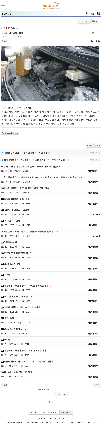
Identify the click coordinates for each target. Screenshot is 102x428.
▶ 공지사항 (6, 14)
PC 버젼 (42, 412)
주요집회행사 (53, 412)
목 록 (96, 21)
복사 (5, 41)
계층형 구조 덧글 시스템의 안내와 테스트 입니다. (51, 152)
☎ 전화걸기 (43, 418)
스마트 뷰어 (84, 21)
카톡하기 (61, 418)
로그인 (33, 412)
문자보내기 (52, 418)
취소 (66, 394)
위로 (90, 145)
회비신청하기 (66, 412)
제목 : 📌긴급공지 (9, 28)
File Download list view (10, 133)
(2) (49, 153)
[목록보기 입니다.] (86, 14)
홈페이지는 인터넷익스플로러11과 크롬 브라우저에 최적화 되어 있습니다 (51, 160)
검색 (58, 394)
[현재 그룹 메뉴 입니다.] (92, 14)
